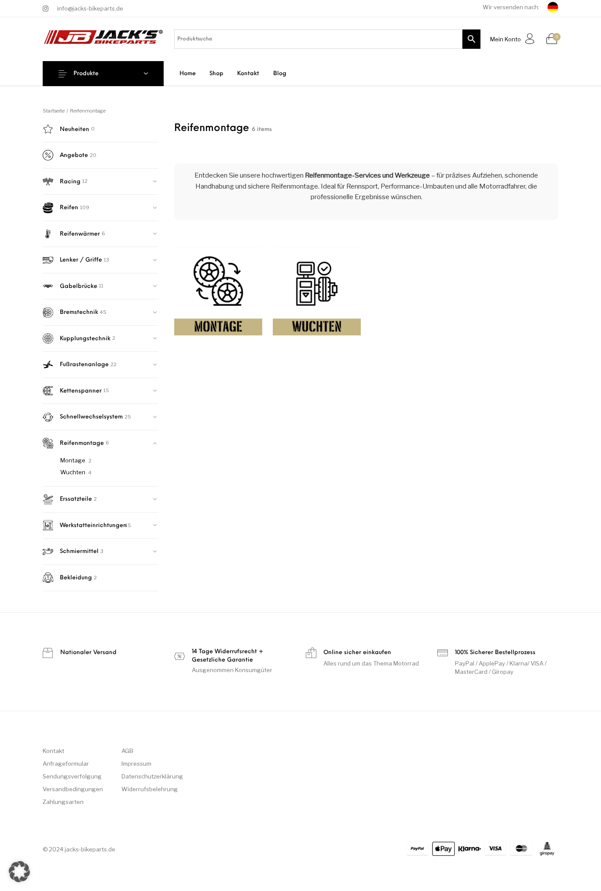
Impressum (136, 763)
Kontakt (53, 750)
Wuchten (72, 472)
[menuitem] (187, 73)
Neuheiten (74, 129)
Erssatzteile (76, 499)
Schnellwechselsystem (91, 417)
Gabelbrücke (78, 286)
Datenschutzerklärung (152, 776)
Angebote (74, 155)
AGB (127, 750)
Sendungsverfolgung (72, 776)
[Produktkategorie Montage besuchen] (218, 294)
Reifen (69, 208)
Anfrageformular (66, 763)
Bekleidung (76, 578)
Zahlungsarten (63, 801)
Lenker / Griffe (81, 260)
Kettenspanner (81, 391)
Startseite (54, 111)
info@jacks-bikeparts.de (90, 8)
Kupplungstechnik (85, 339)
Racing (70, 182)
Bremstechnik (79, 312)
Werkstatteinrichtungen (92, 525)
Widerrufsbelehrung (149, 789)
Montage (72, 460)
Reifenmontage (82, 443)
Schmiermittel (79, 551)
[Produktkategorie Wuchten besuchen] (317, 294)
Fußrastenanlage (84, 364)
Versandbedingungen (73, 789)
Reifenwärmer (80, 234)
